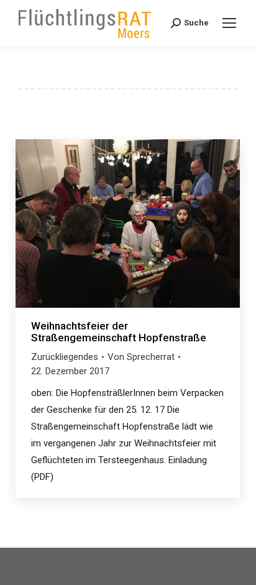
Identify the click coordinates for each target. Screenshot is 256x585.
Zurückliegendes (64, 356)
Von (141, 356)
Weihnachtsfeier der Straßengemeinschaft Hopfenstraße (118, 332)
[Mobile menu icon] (229, 23)
